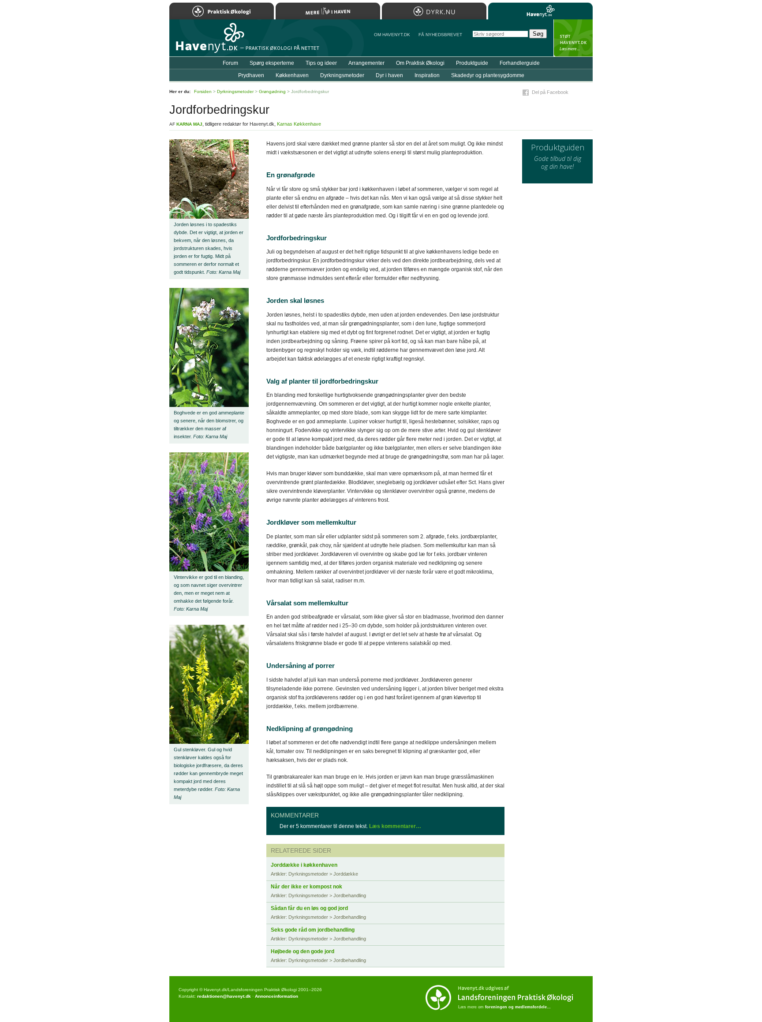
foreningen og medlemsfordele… (518, 1007)
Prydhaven (251, 75)
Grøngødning (272, 91)
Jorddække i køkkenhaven (304, 865)
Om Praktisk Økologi (420, 63)
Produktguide (472, 63)
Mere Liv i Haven (328, 11)
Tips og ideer (321, 63)
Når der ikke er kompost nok (306, 887)
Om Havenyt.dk (392, 34)
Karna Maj (189, 124)
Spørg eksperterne (272, 63)
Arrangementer (366, 63)
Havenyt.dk (540, 11)
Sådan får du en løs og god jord (309, 908)
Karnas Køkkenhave (299, 124)
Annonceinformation (276, 996)
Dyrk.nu (434, 11)
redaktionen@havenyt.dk (224, 996)
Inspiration (427, 75)
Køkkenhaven (292, 75)
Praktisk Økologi (221, 11)
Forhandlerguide (520, 63)
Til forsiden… (208, 41)
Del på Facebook (550, 92)
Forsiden (203, 91)
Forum (230, 63)
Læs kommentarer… (395, 826)
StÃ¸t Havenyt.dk (573, 37)
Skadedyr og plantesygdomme (487, 75)
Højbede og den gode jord (302, 951)
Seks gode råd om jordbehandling (313, 930)
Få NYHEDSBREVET (440, 34)
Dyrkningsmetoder (342, 75)
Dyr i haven (389, 75)
